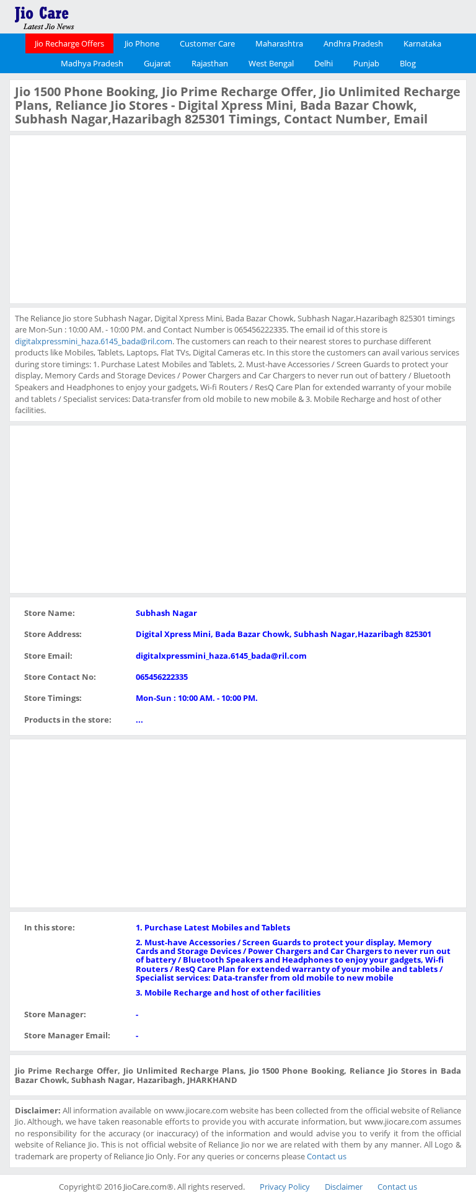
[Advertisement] (108, 217)
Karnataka (422, 43)
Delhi (323, 63)
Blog (408, 63)
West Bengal (271, 63)
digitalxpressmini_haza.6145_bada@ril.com (93, 341)
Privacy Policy (285, 1186)
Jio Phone (142, 43)
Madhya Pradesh (92, 63)
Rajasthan (210, 63)
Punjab (366, 63)
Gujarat (157, 63)
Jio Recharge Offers (69, 43)
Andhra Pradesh (353, 43)
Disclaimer (344, 1186)
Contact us (326, 1156)
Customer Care (207, 43)
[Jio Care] (86, 15)
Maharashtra (279, 43)
